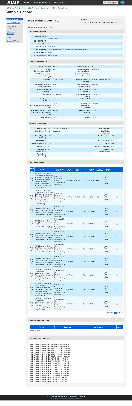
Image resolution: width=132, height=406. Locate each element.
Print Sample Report (11, 27)
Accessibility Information (75, 399)
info (50, 27)
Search (25, 2)
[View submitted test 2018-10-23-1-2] (117, 197)
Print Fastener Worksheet (11, 33)
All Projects (16, 8)
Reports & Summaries (41, 2)
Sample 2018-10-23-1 (48, 8)
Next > (121, 312)
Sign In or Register (110, 3)
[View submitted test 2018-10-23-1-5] (117, 236)
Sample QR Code (13, 41)
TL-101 (9, 37)
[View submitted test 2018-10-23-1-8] (117, 275)
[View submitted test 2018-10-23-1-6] (117, 249)
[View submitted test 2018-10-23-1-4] (117, 224)
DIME (9, 8)
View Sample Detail (13, 23)
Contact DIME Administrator (58, 399)
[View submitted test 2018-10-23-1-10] (117, 304)
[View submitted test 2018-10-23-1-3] (117, 211)
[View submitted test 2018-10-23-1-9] (117, 289)
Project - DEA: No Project (30, 8)
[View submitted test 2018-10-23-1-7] (117, 261)
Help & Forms (58, 2)
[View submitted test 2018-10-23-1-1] (117, 181)
